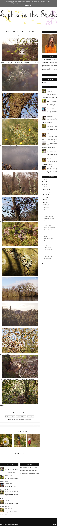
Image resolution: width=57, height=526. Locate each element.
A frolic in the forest (47, 240)
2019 (44, 182)
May (45, 199)
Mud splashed (7, 500)
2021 (44, 179)
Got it (31, 5)
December (46, 187)
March (45, 202)
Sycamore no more (47, 214)
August (45, 194)
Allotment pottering (47, 234)
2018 (44, 184)
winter (30, 419)
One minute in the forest (48, 216)
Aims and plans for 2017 (48, 256)
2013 (44, 264)
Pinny (45, 231)
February (46, 204)
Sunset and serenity (47, 247)
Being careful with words (48, 249)
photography (26, 419)
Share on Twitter (21, 416)
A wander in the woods (48, 242)
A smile (2, 448)
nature (20, 419)
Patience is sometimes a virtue (49, 227)
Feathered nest (47, 220)
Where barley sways (8, 475)
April (45, 200)
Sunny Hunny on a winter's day (49, 238)
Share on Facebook (10, 416)
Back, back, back (49, 116)
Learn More (26, 5)
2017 (44, 186)
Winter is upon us (47, 236)
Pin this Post (31, 416)
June (45, 197)
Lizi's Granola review (50, 108)
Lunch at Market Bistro (51, 166)
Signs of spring (46, 207)
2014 (44, 263)
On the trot (49, 158)
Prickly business (47, 209)
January (45, 205)
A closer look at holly (47, 225)
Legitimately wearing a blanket (49, 211)
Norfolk (22, 419)
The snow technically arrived (49, 218)
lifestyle (17, 419)
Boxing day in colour (47, 258)
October (45, 191)
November (46, 189)
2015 (44, 261)
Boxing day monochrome (48, 245)
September (46, 192)
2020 (44, 181)
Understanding (31, 448)
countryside (13, 419)
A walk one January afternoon (49, 229)
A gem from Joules (8, 467)
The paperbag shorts (19, 448)
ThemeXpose (9, 524)
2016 (44, 260)
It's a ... (48, 133)
